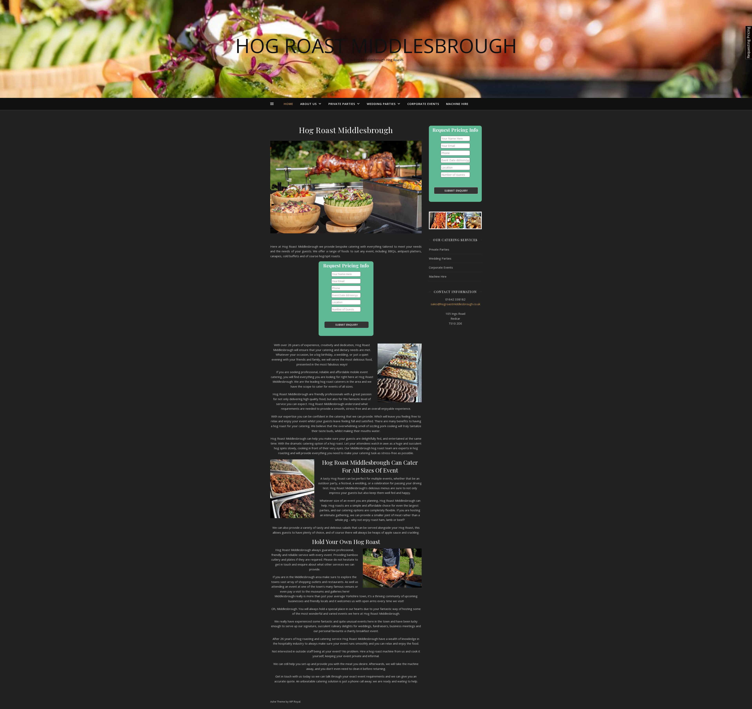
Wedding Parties (381, 104)
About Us (308, 104)
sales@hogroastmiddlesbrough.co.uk (455, 304)
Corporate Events (423, 104)
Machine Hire (457, 104)
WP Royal (294, 701)
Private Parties (341, 104)
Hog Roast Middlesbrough (376, 45)
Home (288, 104)
